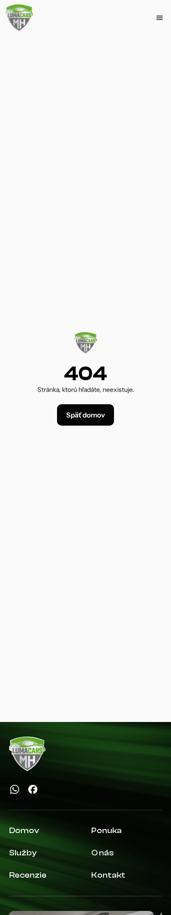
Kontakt (108, 875)
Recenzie (28, 875)
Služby (23, 853)
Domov (24, 830)
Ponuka (106, 830)
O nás (102, 853)
